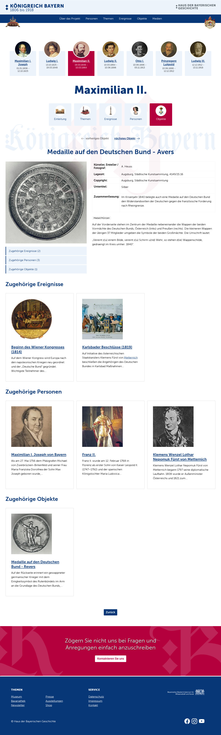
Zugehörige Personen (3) (24, 260)
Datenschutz (96, 696)
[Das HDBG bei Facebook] (187, 721)
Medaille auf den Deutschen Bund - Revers (35, 564)
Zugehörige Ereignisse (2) (25, 250)
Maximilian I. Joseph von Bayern (38, 454)
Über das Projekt (69, 18)
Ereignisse (125, 18)
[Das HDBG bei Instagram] (194, 721)
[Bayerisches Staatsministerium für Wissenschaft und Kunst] (182, 695)
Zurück (110, 612)
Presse (50, 696)
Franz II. (89, 454)
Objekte (142, 18)
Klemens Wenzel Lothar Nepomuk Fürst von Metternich (180, 457)
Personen (92, 18)
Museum (16, 696)
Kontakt (93, 705)
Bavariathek (18, 700)
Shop (49, 705)
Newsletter (18, 705)
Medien (157, 18)
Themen (108, 18)
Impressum (95, 700)
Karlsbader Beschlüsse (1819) (107, 347)
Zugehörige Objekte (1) (23, 269)
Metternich (131, 357)
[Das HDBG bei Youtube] (201, 721)
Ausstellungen (54, 700)
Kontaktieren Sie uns (110, 658)
